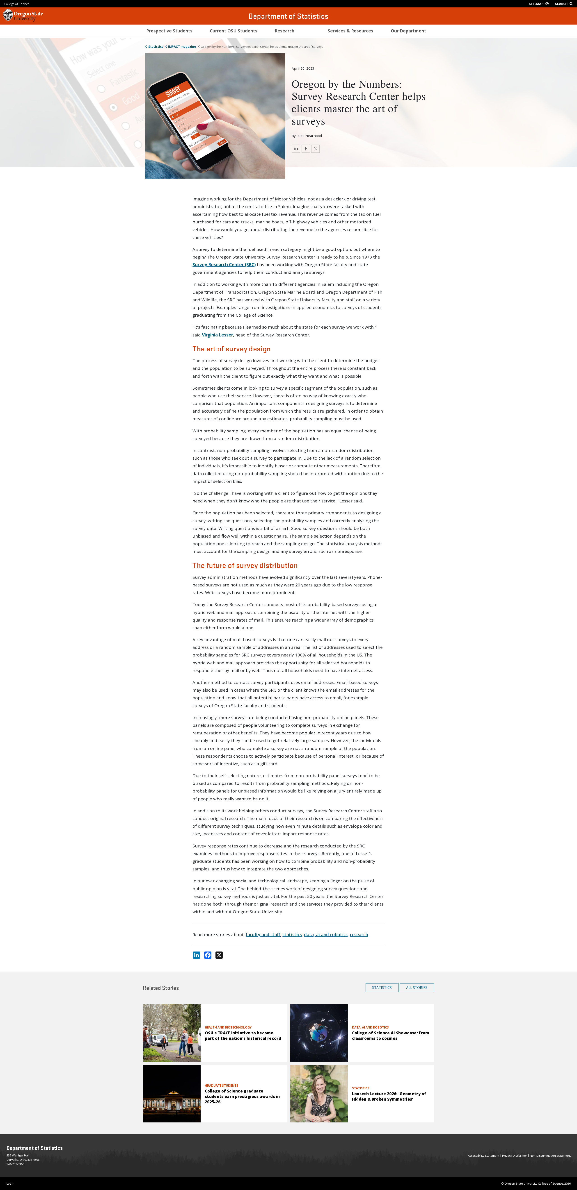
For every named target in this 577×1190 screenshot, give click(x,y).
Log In (10, 1183)
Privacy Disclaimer (514, 1156)
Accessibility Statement (483, 1156)
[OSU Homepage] (23, 20)
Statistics (155, 47)
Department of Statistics (288, 16)
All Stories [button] (416, 987)
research (359, 935)
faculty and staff (263, 935)
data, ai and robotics (326, 935)
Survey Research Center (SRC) (224, 265)
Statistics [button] (382, 987)
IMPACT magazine (182, 47)
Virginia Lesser (217, 335)
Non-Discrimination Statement (550, 1156)
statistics (292, 935)
